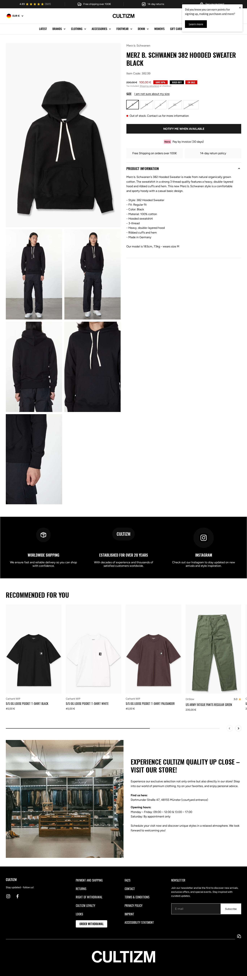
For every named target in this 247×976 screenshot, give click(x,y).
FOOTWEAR (122, 29)
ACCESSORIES (99, 29)
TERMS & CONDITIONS (137, 897)
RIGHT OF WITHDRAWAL (89, 897)
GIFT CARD (176, 29)
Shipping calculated (149, 86)
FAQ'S (127, 880)
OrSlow (190, 699)
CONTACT (130, 889)
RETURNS (81, 889)
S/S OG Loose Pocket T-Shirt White (87, 703)
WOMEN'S (159, 29)
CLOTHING (76, 29)
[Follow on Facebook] (17, 896)
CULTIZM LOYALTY (85, 905)
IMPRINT (129, 914)
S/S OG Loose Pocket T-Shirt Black (27, 703)
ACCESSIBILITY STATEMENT (139, 922)
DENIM (141, 29)
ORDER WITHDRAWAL (91, 924)
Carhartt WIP (13, 698)
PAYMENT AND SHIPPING (89, 880)
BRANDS (57, 29)
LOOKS (79, 914)
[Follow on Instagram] (8, 896)
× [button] (240, 7)
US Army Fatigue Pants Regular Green (209, 704)
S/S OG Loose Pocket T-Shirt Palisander (150, 703)
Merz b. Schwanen (138, 45)
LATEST (43, 29)
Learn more (196, 24)
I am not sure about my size (152, 94)
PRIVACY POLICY (133, 905)
